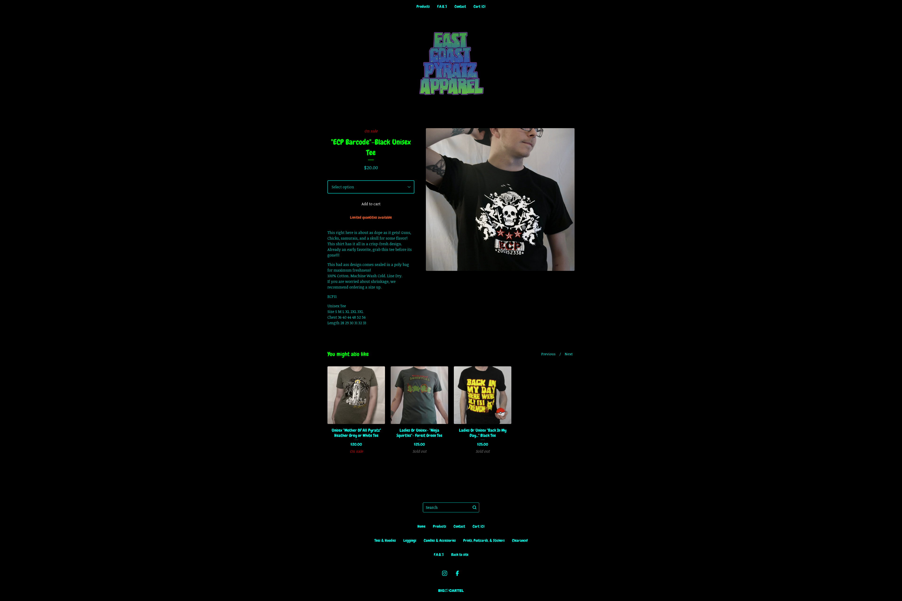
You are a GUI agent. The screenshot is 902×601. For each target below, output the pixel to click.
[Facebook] (457, 573)
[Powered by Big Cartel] (451, 590)
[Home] (451, 63)
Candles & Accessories (440, 540)
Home (421, 526)
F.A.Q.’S (442, 6)
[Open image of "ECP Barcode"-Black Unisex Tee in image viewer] (500, 199)
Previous (548, 354)
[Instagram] (444, 573)
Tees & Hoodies (385, 540)
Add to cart (371, 203)
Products (423, 6)
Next (569, 354)
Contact (460, 6)
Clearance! (520, 540)
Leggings (409, 540)
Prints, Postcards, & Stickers (484, 540)
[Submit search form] (474, 507)
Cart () (480, 6)
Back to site (459, 554)
